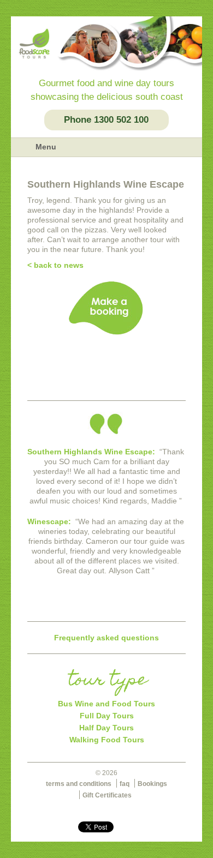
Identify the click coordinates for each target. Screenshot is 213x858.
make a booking (106, 308)
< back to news (55, 265)
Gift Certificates (107, 795)
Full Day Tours (107, 715)
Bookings (152, 784)
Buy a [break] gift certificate (106, 362)
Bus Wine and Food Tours (106, 703)
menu (22, 147)
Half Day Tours (106, 727)
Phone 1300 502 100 (106, 120)
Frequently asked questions (106, 637)
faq (124, 784)
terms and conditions (78, 784)
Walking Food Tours (106, 739)
